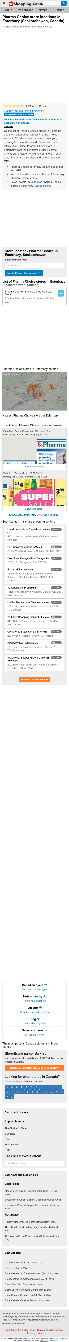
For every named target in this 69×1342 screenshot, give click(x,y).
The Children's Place (15, 1128)
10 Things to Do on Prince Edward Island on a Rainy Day (32, 1237)
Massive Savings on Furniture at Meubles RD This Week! (31, 1192)
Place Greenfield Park (23, 1284)
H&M (7, 1150)
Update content (55, 1329)
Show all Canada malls (33, 679)
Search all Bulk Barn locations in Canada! (33, 1067)
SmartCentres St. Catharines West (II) (32, 1273)
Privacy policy (34, 1333)
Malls (8, 10)
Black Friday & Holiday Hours (19, 1329)
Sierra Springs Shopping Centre (28, 1289)
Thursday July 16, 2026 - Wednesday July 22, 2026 (25, 434)
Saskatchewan (36, 138)
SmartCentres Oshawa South (27, 1300)
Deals (60, 10)
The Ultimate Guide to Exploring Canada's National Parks (31, 1228)
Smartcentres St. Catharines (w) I (29, 1278)
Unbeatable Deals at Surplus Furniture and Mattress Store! (32, 1206)
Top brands (25, 10)
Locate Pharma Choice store (23, 273)
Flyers (43, 10)
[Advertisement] (34, 64)
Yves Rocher (11, 1144)
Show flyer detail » (34, 466)
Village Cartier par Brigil (24, 1262)
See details (53, 1340)
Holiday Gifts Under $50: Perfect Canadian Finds (30, 1221)
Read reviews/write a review (18, 114)
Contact (41, 1329)
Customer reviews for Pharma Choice (24, 110)
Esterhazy (20, 138)
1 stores (8, 126)
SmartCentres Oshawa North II (28, 1295)
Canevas (16, 1268)
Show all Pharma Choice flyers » (34, 515)
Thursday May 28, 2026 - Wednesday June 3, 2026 (25, 476)
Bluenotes (10, 1133)
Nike (7, 1139)
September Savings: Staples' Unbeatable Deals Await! (33, 1199)
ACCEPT (44, 1340)
